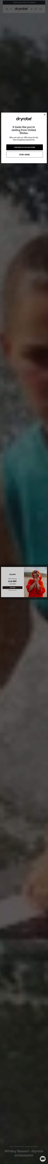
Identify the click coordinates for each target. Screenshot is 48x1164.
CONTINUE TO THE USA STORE (24, 147)
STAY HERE (24, 154)
